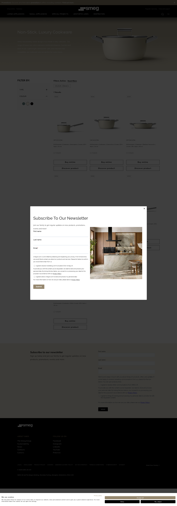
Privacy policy (98, 495)
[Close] (144, 208)
